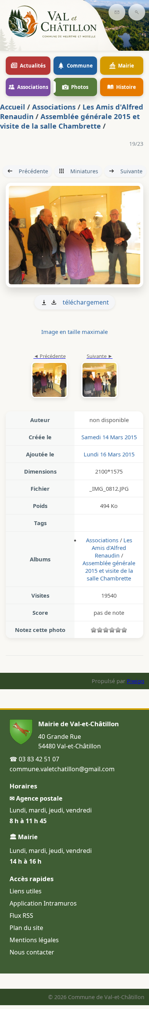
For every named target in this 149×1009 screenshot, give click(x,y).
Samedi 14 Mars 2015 (109, 437)
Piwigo (135, 681)
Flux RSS (21, 915)
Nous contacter (32, 952)
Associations (54, 106)
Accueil (12, 106)
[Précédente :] (49, 376)
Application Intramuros (43, 903)
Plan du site (26, 928)
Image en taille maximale (74, 331)
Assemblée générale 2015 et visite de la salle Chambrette (70, 121)
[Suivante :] (74, 235)
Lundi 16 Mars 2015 (109, 454)
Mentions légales (34, 940)
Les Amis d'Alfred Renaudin (112, 547)
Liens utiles (26, 891)
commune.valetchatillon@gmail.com (62, 769)
